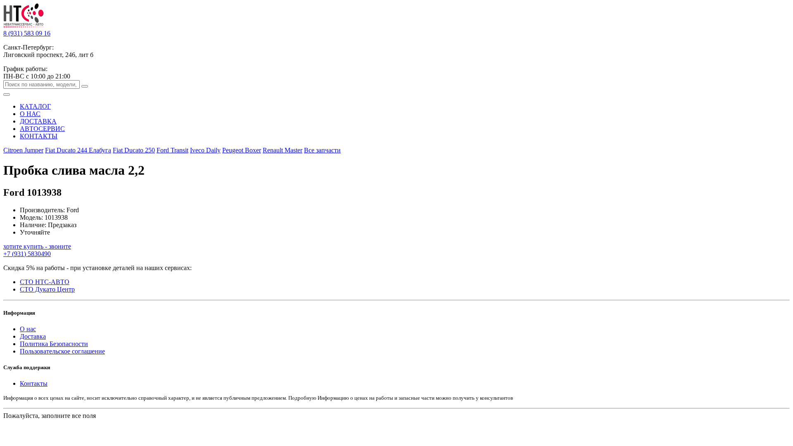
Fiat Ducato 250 (134, 150)
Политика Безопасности (54, 343)
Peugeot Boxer (241, 150)
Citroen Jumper (23, 150)
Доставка (33, 336)
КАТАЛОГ (35, 106)
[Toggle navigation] (6, 94)
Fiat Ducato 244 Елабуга (78, 150)
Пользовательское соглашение (62, 351)
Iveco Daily (205, 150)
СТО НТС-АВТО (44, 281)
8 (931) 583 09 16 (26, 33)
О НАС (30, 113)
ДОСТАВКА (38, 121)
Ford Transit (172, 150)
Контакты (33, 383)
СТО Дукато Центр (47, 289)
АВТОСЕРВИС (42, 128)
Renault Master (282, 150)
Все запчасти (322, 150)
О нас (28, 328)
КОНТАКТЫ (38, 136)
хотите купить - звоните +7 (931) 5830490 (37, 250)
